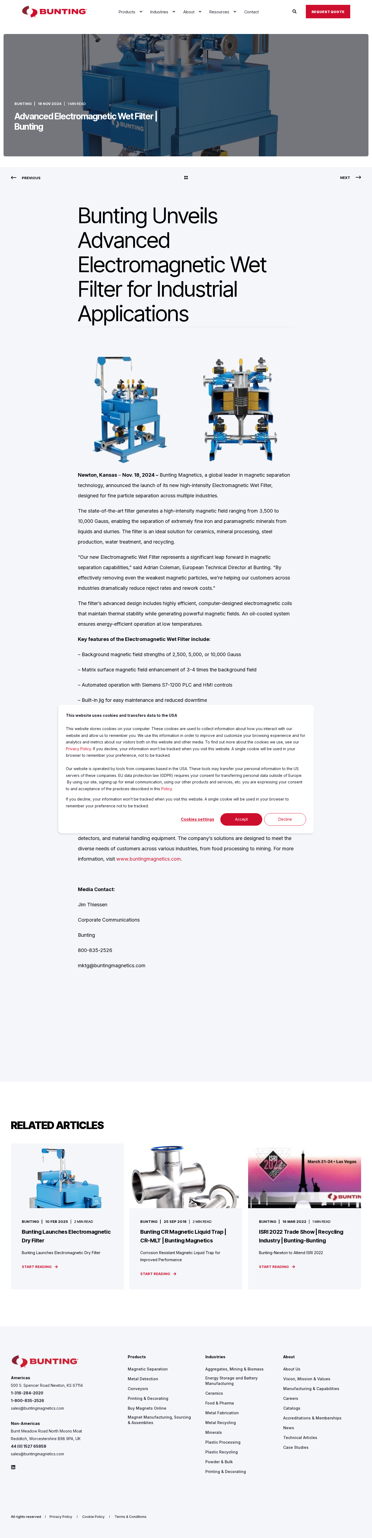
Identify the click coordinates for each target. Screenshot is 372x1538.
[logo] (45, 1362)
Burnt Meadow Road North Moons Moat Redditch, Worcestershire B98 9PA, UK (46, 1435)
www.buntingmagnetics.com (148, 859)
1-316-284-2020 (27, 1393)
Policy (166, 788)
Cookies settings (197, 819)
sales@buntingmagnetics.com (37, 1408)
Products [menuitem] (137, 1357)
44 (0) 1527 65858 (28, 1446)
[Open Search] (295, 11)
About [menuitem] (289, 1357)
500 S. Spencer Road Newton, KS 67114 (47, 1385)
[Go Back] (186, 177)
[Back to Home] (54, 11)
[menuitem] (140, 11)
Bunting (23, 103)
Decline (285, 819)
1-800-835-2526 (27, 1400)
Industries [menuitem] (215, 1357)
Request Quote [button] (328, 11)
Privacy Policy (78, 748)
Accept (241, 819)
